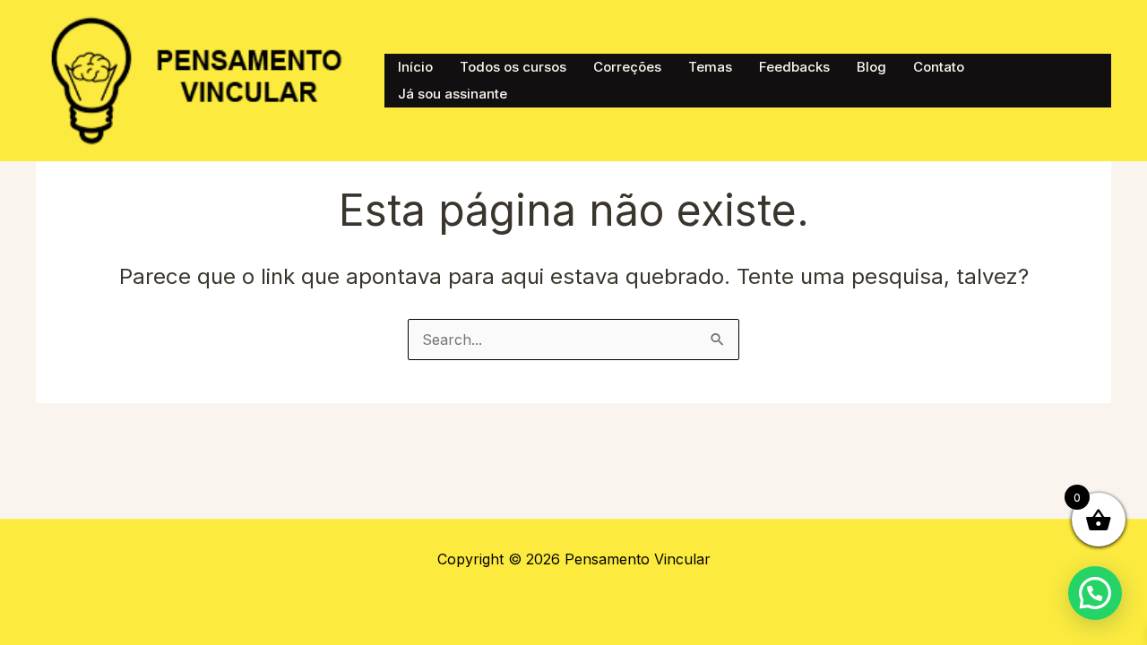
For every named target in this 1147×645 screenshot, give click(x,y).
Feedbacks (794, 66)
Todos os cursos (513, 66)
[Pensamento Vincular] (201, 79)
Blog (871, 66)
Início (415, 66)
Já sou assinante (452, 93)
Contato (938, 66)
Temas (710, 66)
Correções (627, 66)
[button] (1095, 593)
